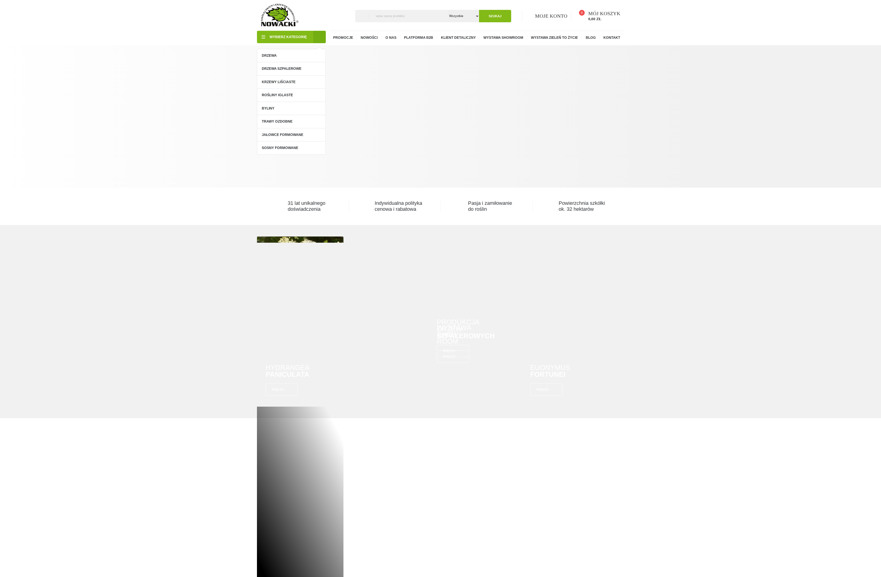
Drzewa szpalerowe (281, 68)
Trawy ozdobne (277, 121)
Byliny (268, 108)
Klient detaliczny (458, 37)
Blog (591, 37)
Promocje (343, 37)
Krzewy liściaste (279, 82)
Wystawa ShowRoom (503, 37)
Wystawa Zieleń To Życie (554, 37)
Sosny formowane (280, 148)
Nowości (369, 37)
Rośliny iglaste (277, 95)
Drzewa (269, 55)
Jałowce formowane (282, 135)
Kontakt (611, 37)
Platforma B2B (418, 37)
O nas (390, 37)
